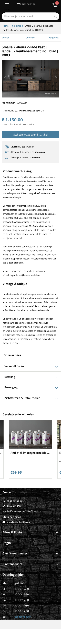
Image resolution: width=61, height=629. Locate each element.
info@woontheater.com (18, 522)
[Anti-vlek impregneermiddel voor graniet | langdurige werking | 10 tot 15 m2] (30, 447)
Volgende (53, 37)
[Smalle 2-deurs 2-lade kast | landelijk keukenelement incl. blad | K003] (30, 78)
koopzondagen (22, 617)
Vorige (6, 37)
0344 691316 (14, 506)
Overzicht (30, 37)
